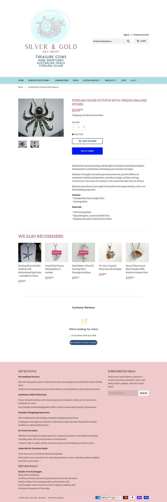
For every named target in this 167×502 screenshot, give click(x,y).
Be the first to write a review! (83, 342)
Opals (76, 80)
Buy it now (87, 151)
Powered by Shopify (56, 498)
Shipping (76, 115)
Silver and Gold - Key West (35, 498)
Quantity (76, 122)
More (133, 80)
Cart (143, 41)
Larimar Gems (61, 80)
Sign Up (143, 393)
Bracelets (110, 80)
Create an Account (141, 35)
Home (21, 80)
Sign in (126, 35)
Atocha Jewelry (91, 80)
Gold (123, 80)
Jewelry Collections (38, 80)
